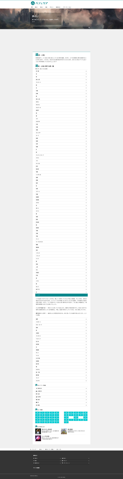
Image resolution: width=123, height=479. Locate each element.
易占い (41, 7)
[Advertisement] (61, 41)
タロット (51, 7)
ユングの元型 (45, 436)
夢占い (36, 7)
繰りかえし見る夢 (47, 429)
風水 (46, 7)
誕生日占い (58, 7)
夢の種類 (70, 429)
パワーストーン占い (67, 7)
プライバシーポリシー (34, 475)
